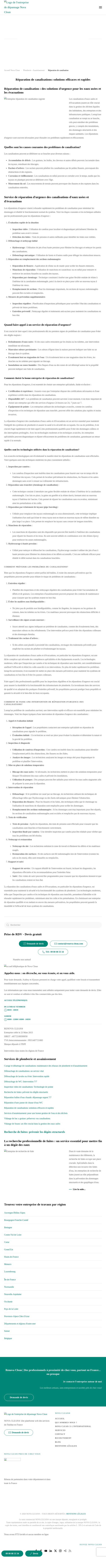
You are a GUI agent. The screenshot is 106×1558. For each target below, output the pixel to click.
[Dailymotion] (65, 1550)
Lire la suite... (79, 1189)
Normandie (9, 1287)
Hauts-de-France (11, 1257)
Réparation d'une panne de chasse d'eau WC (23, 1102)
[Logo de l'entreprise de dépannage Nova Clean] (25, 1414)
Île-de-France (10, 1279)
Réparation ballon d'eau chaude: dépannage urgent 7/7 (27, 1097)
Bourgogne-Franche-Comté (16, 1220)
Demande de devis (35, 943)
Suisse (7, 1331)
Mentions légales (66, 1446)
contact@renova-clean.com (70, 943)
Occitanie (8, 1301)
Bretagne (8, 1227)
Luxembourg (9, 1271)
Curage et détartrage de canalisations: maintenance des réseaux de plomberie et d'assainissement (45, 1066)
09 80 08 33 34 (12, 1553)
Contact (60, 1434)
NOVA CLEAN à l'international (73, 1426)
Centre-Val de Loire (12, 1235)
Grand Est (8, 1249)
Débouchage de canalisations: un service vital (24, 1071)
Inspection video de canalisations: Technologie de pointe (28, 1087)
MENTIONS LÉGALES (76, 1514)
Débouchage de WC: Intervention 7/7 (20, 1081)
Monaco (7, 1264)
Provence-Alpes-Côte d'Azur (16, 1316)
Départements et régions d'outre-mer (20, 1323)
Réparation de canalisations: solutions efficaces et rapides (29, 1108)
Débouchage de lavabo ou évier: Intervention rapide (26, 1076)
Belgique (8, 1338)
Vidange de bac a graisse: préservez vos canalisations (27, 1118)
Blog (58, 1442)
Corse (6, 1242)
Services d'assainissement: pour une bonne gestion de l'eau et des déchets (35, 1113)
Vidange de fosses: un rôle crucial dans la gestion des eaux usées (32, 1124)
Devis (35, 1553)
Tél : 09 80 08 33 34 (55, 952)
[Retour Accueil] (16, 7)
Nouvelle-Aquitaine (12, 1294)
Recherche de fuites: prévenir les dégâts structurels (26, 1092)
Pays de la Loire (11, 1309)
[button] (100, 7)
